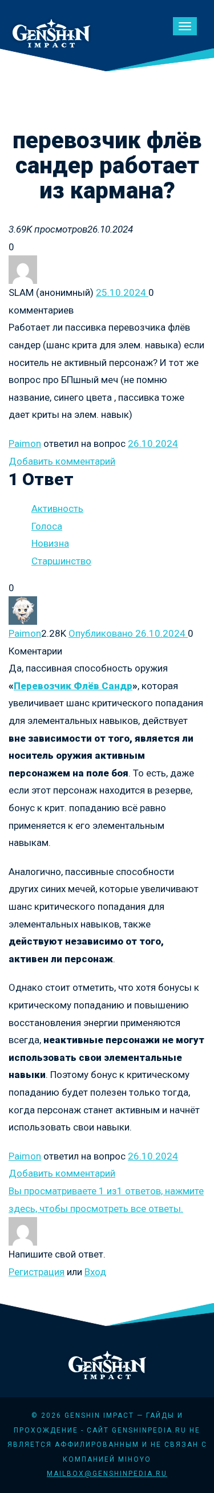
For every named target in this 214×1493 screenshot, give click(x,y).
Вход (95, 1272)
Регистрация (36, 1272)
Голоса (46, 526)
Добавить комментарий (62, 461)
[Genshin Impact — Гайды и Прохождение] (51, 32)
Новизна (50, 543)
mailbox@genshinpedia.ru (107, 1474)
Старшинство (61, 561)
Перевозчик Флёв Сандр (73, 685)
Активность (57, 508)
